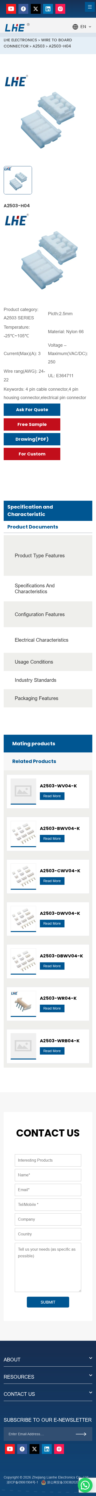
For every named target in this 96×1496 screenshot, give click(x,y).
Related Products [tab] (34, 761)
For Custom (32, 454)
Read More (52, 796)
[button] (85, 1485)
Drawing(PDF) (32, 439)
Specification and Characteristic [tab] (30, 510)
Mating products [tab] (33, 743)
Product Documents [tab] (32, 526)
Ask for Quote (32, 409)
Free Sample (32, 424)
